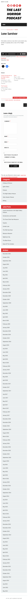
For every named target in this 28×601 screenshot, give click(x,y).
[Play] (3, 54)
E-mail (17, 6)
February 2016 (6, 440)
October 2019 (6, 338)
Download (3, 58)
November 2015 (7, 450)
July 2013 (5, 541)
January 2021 (6, 288)
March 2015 (6, 478)
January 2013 (6, 563)
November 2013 (7, 527)
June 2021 (5, 271)
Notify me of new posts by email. (13, 162)
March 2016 (6, 436)
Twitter (8, 5)
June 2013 (5, 545)
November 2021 (7, 253)
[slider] (24, 53)
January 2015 (6, 482)
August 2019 (6, 345)
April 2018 (5, 380)
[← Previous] (3, 105)
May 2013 (5, 548)
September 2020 (7, 303)
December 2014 (7, 485)
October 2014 (6, 489)
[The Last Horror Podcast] (14, 19)
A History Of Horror (7, 183)
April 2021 (5, 278)
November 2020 (7, 296)
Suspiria (5, 223)
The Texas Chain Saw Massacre (11, 219)
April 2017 (5, 404)
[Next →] (25, 105)
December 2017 (7, 383)
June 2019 (5, 352)
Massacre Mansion (7, 233)
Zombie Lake (6, 226)
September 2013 (7, 534)
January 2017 (6, 415)
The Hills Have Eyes (8, 230)
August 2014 (6, 496)
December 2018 (7, 373)
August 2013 (6, 538)
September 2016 (7, 429)
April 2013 (5, 552)
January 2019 (6, 369)
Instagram (11, 5)
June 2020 (5, 310)
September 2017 (7, 390)
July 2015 (5, 464)
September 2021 (7, 260)
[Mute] (20, 54)
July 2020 (5, 306)
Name (6, 136)
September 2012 (7, 577)
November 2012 (7, 570)
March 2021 (6, 281)
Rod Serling (17, 100)
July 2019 (5, 348)
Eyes (15, 75)
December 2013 (7, 524)
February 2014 (6, 517)
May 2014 (5, 506)
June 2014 (5, 503)
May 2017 (5, 401)
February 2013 (6, 559)
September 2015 (7, 457)
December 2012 (7, 566)
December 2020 (7, 292)
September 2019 (7, 341)
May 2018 (5, 376)
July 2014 (5, 499)
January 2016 (6, 443)
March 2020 (6, 320)
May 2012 (5, 591)
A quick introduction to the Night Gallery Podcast (6, 77)
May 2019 (5, 355)
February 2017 (6, 411)
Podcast (5, 190)
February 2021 (6, 285)
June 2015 (5, 468)
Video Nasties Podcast (8, 197)
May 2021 (5, 274)
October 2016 (6, 426)
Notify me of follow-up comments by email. (11, 156)
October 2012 (6, 573)
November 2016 (7, 422)
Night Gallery (9, 100)
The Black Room (7, 240)
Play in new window (21, 56)
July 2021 (5, 267)
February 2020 (6, 324)
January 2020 (6, 327)
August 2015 (6, 461)
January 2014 (6, 520)
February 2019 (6, 366)
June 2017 (5, 397)
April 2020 (5, 317)
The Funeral (4, 86)
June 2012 (5, 587)
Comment (7, 121)
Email (6, 142)
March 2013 (6, 555)
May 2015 (5, 471)
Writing (4, 200)
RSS (14, 5)
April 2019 (5, 359)
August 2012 (6, 580)
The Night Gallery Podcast (20, 97)
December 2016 (7, 418)
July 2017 (5, 394)
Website (6, 147)
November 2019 (7, 334)
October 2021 (6, 257)
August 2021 (6, 264)
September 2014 (7, 492)
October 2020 (6, 299)
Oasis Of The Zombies (8, 244)
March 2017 (6, 408)
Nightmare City (6, 237)
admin (16, 29)
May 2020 (5, 313)
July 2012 (5, 584)
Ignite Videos (6, 186)
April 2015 (5, 475)
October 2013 (6, 531)
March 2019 (6, 362)
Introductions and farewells (9, 215)
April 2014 (5, 510)
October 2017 (6, 387)
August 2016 (6, 433)
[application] (14, 54)
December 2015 (7, 447)
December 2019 (7, 331)
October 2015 (6, 454)
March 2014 (6, 513)
